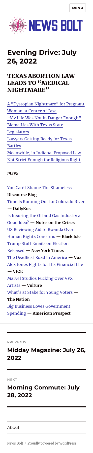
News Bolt (15, 443)
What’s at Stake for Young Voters (40, 292)
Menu (77, 8)
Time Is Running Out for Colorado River (46, 201)
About (13, 427)
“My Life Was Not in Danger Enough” (44, 117)
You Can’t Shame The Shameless (39, 187)
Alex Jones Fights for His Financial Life (45, 264)
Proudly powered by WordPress (52, 443)
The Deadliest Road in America (37, 257)
